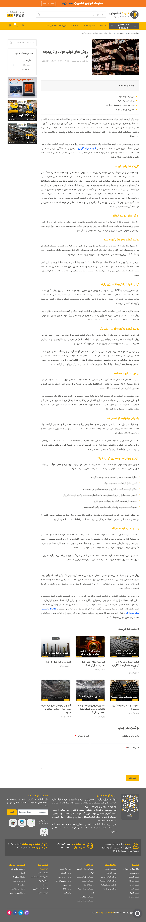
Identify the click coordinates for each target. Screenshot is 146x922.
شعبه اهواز (134, 892)
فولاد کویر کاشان (109, 888)
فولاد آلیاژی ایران (108, 877)
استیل (45, 884)
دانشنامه (120, 33)
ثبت (12, 812)
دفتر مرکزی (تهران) (131, 869)
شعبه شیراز (134, 896)
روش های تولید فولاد (125, 101)
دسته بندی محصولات (123, 26)
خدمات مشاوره (87, 896)
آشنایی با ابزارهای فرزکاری (58, 662)
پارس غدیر (134, 873)
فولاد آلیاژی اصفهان (107, 880)
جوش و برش (42, 892)
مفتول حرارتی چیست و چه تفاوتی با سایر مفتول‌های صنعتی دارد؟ (91, 709)
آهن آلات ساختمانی (39, 876)
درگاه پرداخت (19, 880)
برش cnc (67, 888)
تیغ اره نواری (42, 880)
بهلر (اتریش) (110, 873)
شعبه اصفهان (133, 877)
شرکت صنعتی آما (108, 884)
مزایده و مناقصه (18, 888)
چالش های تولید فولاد (125, 109)
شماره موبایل (82, 736)
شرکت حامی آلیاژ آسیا (105, 912)
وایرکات (67, 892)
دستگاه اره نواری (40, 888)
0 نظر (44, 61)
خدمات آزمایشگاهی (85, 877)
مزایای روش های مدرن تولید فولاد (120, 105)
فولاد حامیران (133, 33)
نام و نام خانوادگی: (130, 736)
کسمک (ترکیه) (110, 869)
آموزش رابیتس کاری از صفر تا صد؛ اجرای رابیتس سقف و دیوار (56, 709)
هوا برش (67, 884)
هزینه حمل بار (18, 877)
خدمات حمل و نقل (85, 900)
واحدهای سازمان (17, 892)
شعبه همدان (133, 880)
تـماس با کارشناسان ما (16, 12)
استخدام (21, 884)
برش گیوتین (65, 873)
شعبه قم (135, 888)
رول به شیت (65, 869)
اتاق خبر (27, 60)
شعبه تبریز (134, 884)
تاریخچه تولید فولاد (126, 96)
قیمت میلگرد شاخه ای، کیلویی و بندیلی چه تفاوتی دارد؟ (125, 665)
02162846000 (63, 844)
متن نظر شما (132, 747)
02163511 (65, 847)
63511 (16, 15)
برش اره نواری (64, 877)
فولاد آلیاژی (43, 872)
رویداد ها (27, 64)
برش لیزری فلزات (63, 880)
